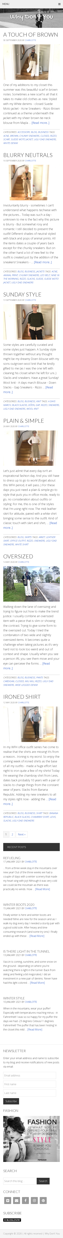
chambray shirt (40, 816)
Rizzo (53, 135)
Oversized (18, 556)
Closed (44, 135)
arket (42, 537)
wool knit (32, 408)
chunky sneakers (29, 135)
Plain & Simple (23, 420)
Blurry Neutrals (27, 155)
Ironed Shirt (22, 696)
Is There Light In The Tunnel (26, 951)
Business (43, 132)
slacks (31, 278)
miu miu (29, 681)
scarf (6, 139)
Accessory (23, 132)
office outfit (18, 540)
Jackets (40, 271)
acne (6, 135)
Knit (38, 401)
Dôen (31, 405)
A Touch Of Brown (30, 34)
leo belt (45, 275)
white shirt (21, 544)
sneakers (53, 405)
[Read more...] (40, 123)
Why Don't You (31, 17)
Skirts (28, 537)
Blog (34, 132)
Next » (22, 834)
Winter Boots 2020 (18, 904)
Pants (39, 677)
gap (38, 405)
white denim (10, 143)
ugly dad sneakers (45, 139)
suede (39, 278)
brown (14, 135)
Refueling (11, 858)
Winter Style (14, 998)
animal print (10, 275)
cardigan (8, 681)
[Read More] (42, 889)
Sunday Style (22, 294)
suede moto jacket (22, 139)
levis (53, 816)
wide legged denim (26, 684)
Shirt (39, 813)
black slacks (19, 405)
